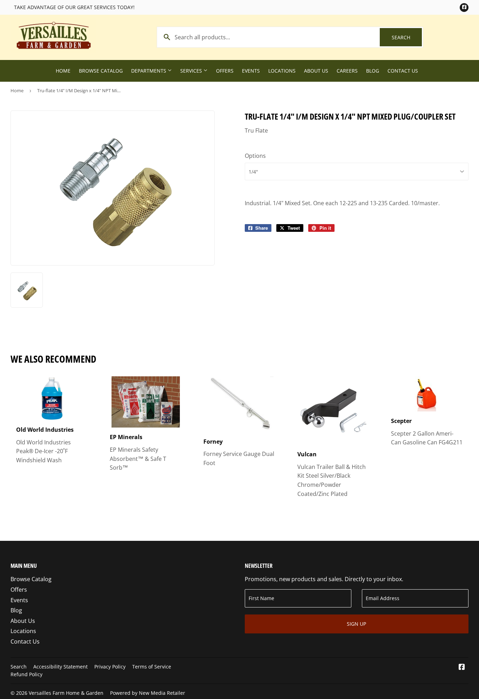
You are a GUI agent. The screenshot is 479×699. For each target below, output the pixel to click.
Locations (282, 70)
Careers (347, 70)
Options (255, 156)
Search (407, 37)
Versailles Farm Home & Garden (66, 693)
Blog (372, 70)
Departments (149, 70)
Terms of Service (151, 666)
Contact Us (402, 70)
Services (191, 70)
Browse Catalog (101, 70)
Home (63, 70)
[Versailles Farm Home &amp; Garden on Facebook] (462, 667)
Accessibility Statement (60, 666)
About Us (316, 70)
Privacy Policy (110, 666)
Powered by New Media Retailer (147, 693)
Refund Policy (26, 674)
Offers (225, 70)
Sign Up (356, 623)
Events (251, 70)
